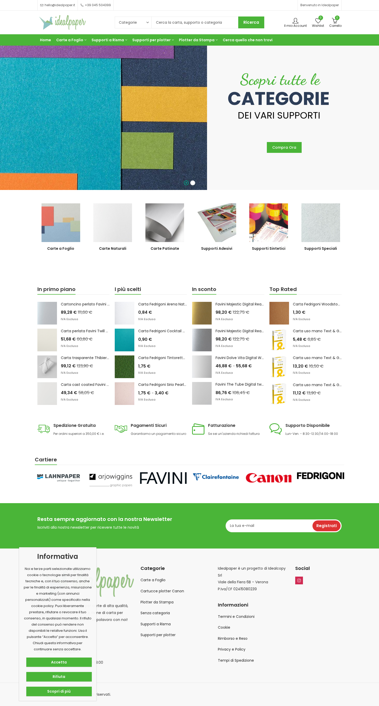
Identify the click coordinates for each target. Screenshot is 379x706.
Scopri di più (59, 691)
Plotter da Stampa (157, 602)
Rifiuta (59, 676)
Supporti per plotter (158, 634)
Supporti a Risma (156, 624)
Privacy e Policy (231, 649)
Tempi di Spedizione (236, 660)
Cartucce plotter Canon (162, 591)
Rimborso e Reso (233, 638)
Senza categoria (155, 613)
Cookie (224, 627)
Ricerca (251, 22)
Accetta (59, 662)
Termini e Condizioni (236, 616)
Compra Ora (284, 147)
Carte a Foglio (153, 580)
